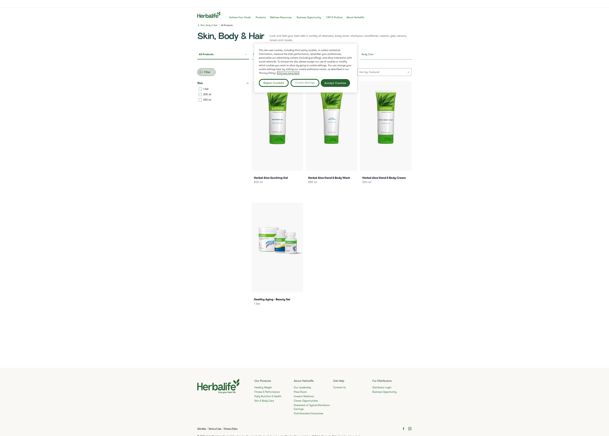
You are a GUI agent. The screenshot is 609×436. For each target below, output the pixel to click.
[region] (305, 68)
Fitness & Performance (267, 392)
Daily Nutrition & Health (267, 396)
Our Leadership (302, 387)
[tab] (223, 55)
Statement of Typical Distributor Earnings (312, 407)
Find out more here (288, 73)
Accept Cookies (335, 83)
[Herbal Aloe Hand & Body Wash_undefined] (331, 136)
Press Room (300, 392)
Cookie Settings (305, 82)
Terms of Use (215, 428)
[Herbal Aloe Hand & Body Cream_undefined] (386, 136)
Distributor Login (381, 387)
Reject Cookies (273, 82)
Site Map (201, 428)
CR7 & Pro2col (334, 17)
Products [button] (261, 17)
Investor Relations (304, 396)
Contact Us (339, 387)
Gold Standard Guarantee (308, 413)
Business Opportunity (309, 17)
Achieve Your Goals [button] (240, 17)
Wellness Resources (280, 17)
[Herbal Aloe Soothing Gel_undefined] (277, 136)
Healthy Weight (263, 387)
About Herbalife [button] (355, 17)
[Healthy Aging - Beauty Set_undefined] (277, 258)
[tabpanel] (304, 196)
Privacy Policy (231, 428)
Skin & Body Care (264, 400)
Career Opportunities (306, 400)
